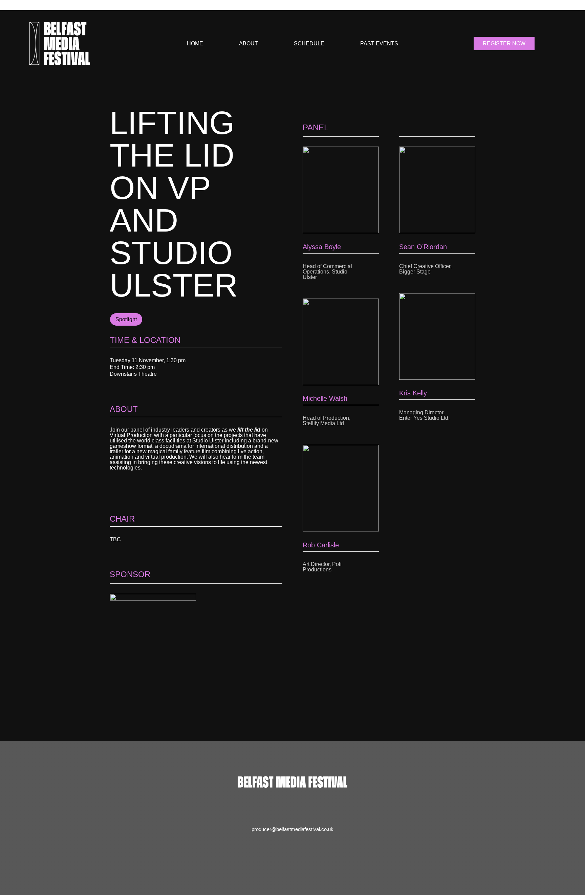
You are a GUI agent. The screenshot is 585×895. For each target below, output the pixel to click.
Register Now (504, 43)
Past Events (379, 43)
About (248, 43)
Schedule (309, 43)
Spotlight (126, 319)
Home (195, 43)
